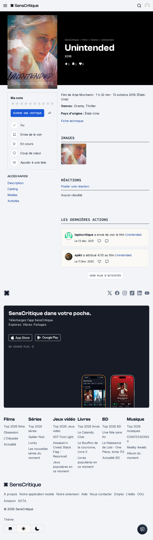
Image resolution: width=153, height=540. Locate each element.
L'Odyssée (11, 438)
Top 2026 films (14, 426)
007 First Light (63, 437)
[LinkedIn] (139, 294)
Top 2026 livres (89, 426)
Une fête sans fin (112, 435)
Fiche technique (72, 121)
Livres (84, 419)
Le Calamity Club (86, 435)
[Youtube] (147, 294)
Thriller (91, 106)
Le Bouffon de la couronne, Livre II (88, 447)
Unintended (107, 39)
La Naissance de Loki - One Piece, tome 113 (113, 447)
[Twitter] (109, 294)
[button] (147, 5)
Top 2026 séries (35, 429)
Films (85, 39)
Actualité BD (111, 458)
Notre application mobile (36, 494)
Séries (34, 419)
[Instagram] (124, 294)
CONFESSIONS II (138, 439)
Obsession (11, 432)
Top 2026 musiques (133, 429)
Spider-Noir (36, 437)
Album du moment (134, 455)
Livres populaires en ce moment (87, 462)
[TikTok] (132, 294)
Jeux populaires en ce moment (62, 466)
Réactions (71, 180)
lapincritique (84, 235)
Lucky (32, 443)
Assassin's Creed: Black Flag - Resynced (62, 449)
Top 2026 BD (111, 426)
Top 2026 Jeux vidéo (64, 429)
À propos (10, 494)
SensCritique (72, 39)
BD (105, 419)
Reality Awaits (136, 447)
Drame (94, 39)
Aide (84, 494)
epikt (78, 255)
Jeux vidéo (64, 419)
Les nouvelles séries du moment (38, 453)
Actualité (10, 444)
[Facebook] (117, 294)
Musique (135, 419)
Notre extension (67, 494)
